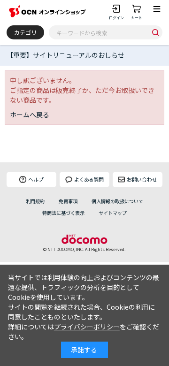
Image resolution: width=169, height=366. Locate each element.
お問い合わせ (142, 179)
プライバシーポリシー (87, 326)
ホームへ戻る (29, 114)
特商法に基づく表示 (63, 213)
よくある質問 (89, 179)
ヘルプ (36, 179)
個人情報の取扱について (117, 201)
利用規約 (35, 201)
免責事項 (68, 201)
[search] (155, 32)
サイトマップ (113, 213)
